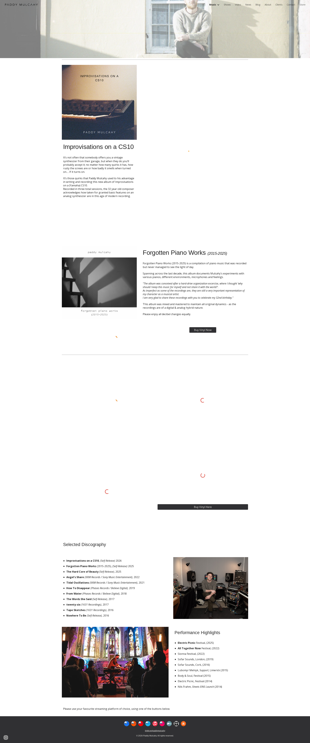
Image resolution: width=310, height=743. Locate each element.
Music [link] (212, 4)
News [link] (248, 4)
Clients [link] (279, 4)
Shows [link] (227, 4)
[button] (6, 737)
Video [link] (238, 4)
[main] (99, 147)
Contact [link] (291, 4)
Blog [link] (257, 4)
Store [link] (302, 4)
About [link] (268, 4)
